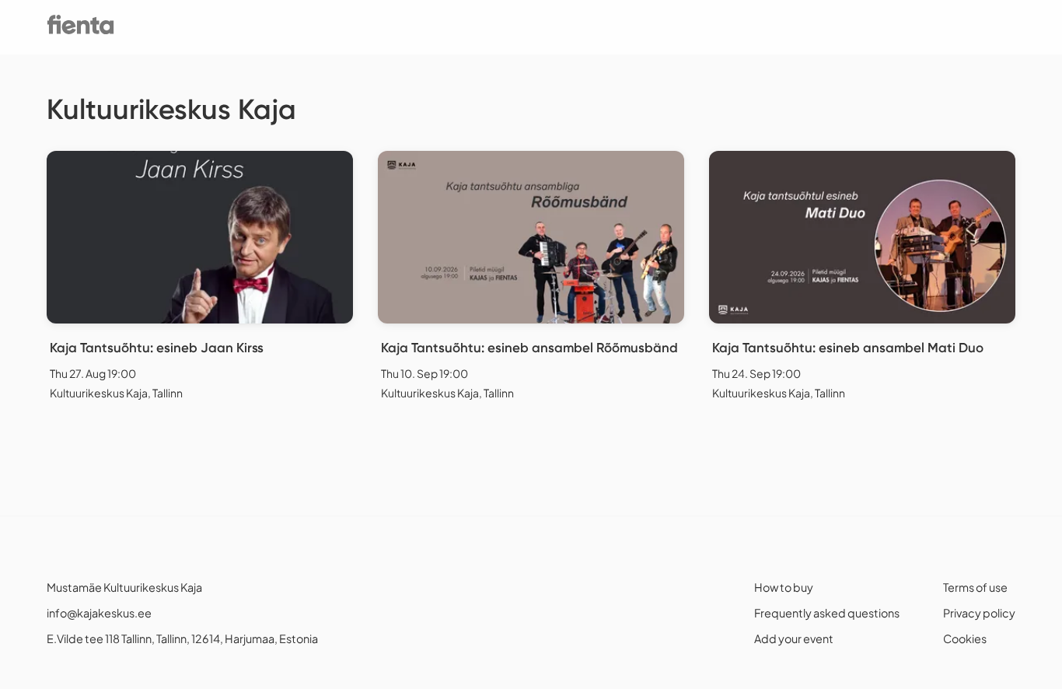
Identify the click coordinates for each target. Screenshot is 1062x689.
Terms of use (975, 587)
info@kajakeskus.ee (99, 613)
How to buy (783, 587)
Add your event (793, 638)
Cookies (965, 638)
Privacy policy (979, 613)
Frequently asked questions (827, 613)
